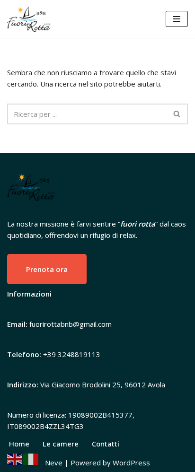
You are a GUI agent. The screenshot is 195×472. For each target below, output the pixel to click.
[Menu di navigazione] (177, 19)
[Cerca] (177, 114)
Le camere (61, 443)
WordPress (131, 462)
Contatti (105, 443)
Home (19, 443)
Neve (53, 462)
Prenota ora (47, 269)
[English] (15, 458)
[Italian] (31, 458)
